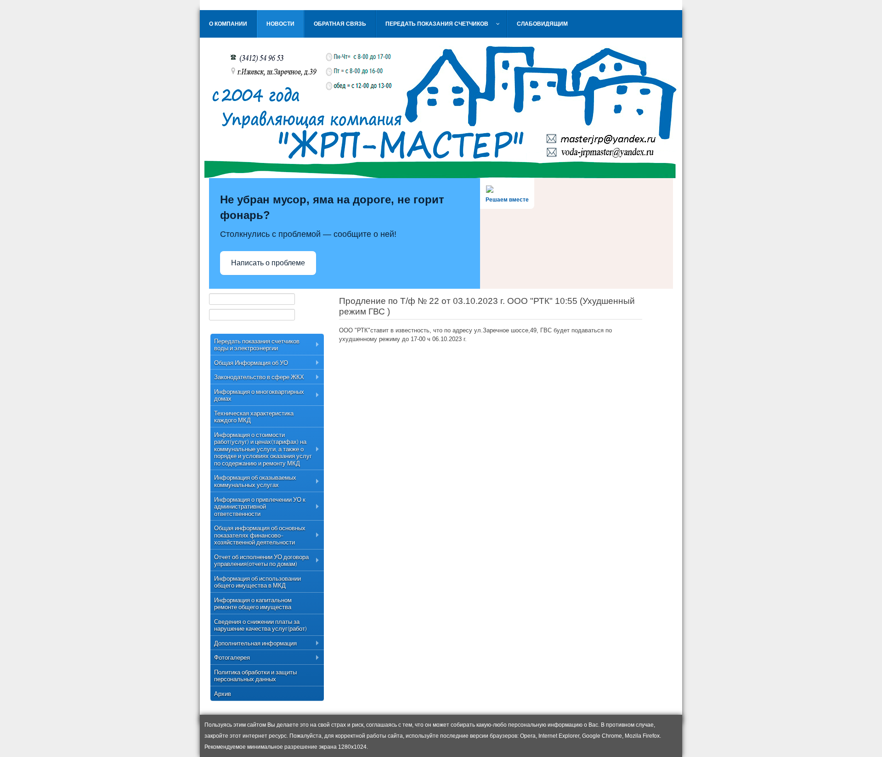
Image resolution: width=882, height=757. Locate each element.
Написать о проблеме (268, 263)
